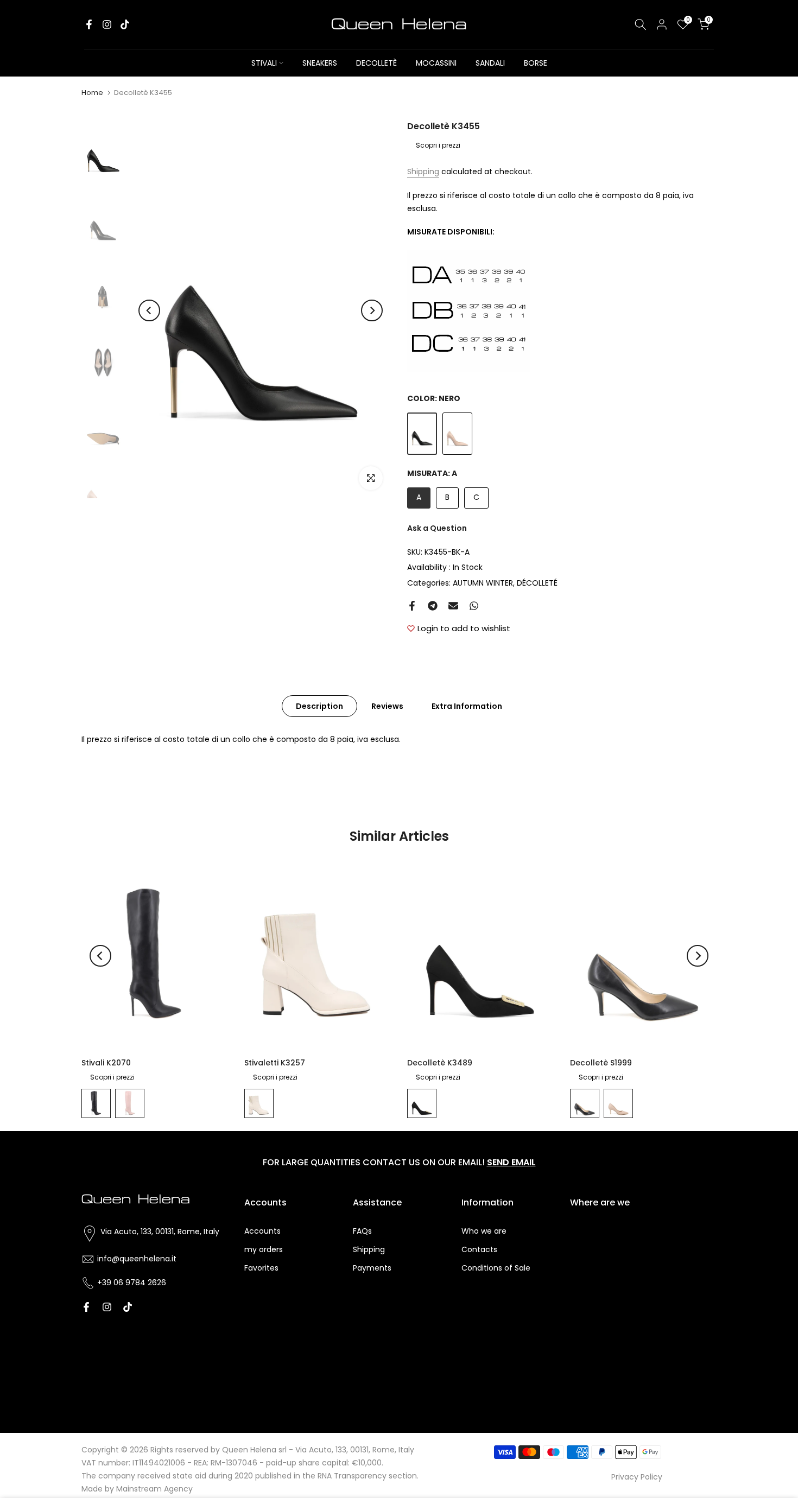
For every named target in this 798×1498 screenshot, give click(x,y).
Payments (372, 1267)
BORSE (535, 63)
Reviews (387, 705)
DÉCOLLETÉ (537, 582)
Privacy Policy (636, 1476)
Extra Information (467, 705)
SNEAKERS (319, 63)
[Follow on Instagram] (107, 24)
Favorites (261, 1267)
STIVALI (264, 63)
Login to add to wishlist (463, 628)
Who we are (483, 1231)
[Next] (372, 310)
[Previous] (149, 310)
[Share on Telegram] (433, 606)
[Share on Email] (453, 606)
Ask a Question (437, 528)
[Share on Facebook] (412, 606)
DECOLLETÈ (376, 63)
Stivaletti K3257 (274, 1062)
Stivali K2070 (106, 1062)
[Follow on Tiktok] (125, 24)
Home (92, 92)
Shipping (423, 171)
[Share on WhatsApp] (474, 606)
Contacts (479, 1249)
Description (319, 705)
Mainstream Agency (154, 1488)
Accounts (262, 1231)
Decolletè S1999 (601, 1062)
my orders (263, 1249)
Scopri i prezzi (438, 145)
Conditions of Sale (495, 1267)
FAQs (362, 1231)
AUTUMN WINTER (483, 582)
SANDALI (490, 63)
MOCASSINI (436, 63)
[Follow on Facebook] (89, 24)
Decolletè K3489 (439, 1062)
